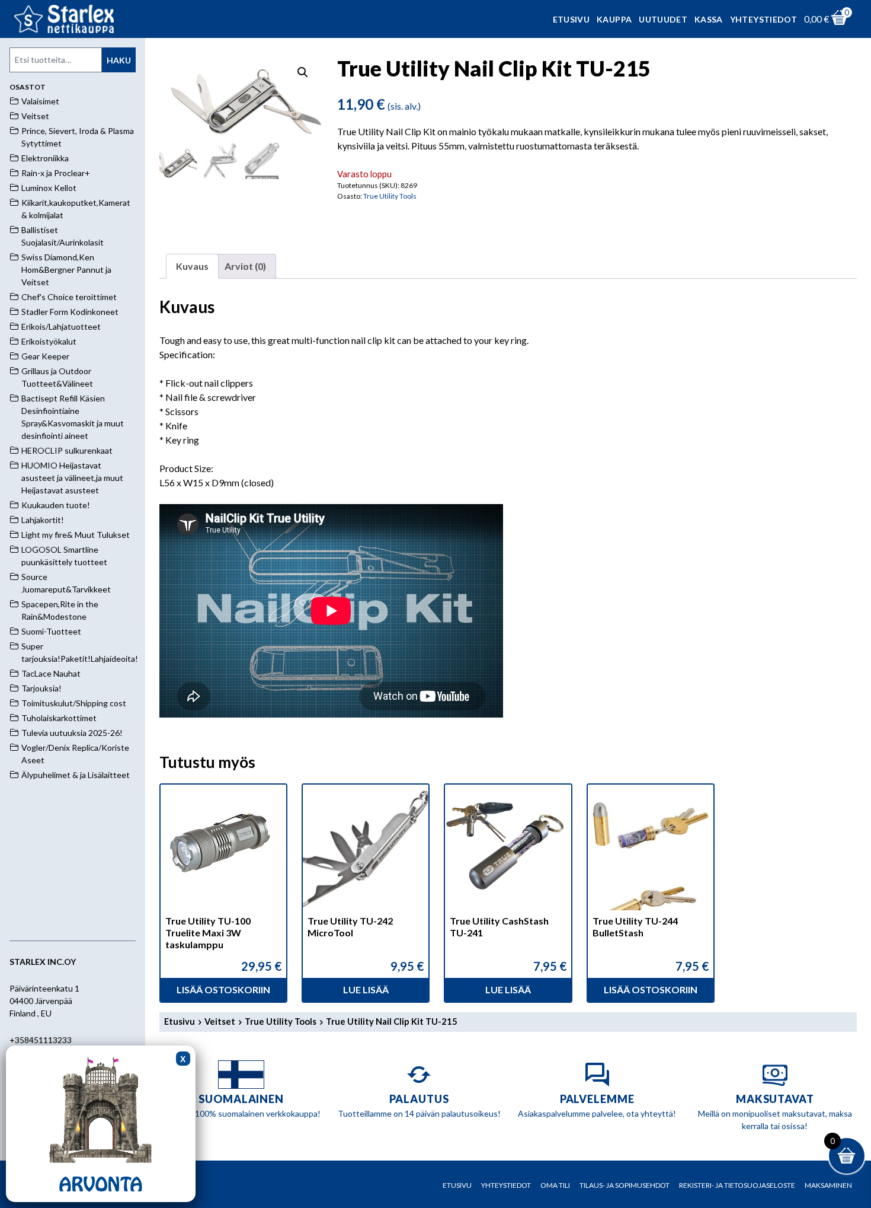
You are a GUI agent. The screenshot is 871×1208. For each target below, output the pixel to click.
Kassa (708, 19)
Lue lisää (366, 989)
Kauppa (614, 19)
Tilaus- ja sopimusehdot (624, 1185)
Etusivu (571, 19)
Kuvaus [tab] (192, 266)
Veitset (219, 1021)
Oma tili (555, 1185)
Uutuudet (663, 19)
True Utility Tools (390, 196)
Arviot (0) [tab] (245, 266)
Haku (119, 60)
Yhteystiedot (763, 19)
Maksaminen (828, 1185)
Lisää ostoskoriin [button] (223, 989)
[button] (302, 72)
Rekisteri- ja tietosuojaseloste (737, 1185)
